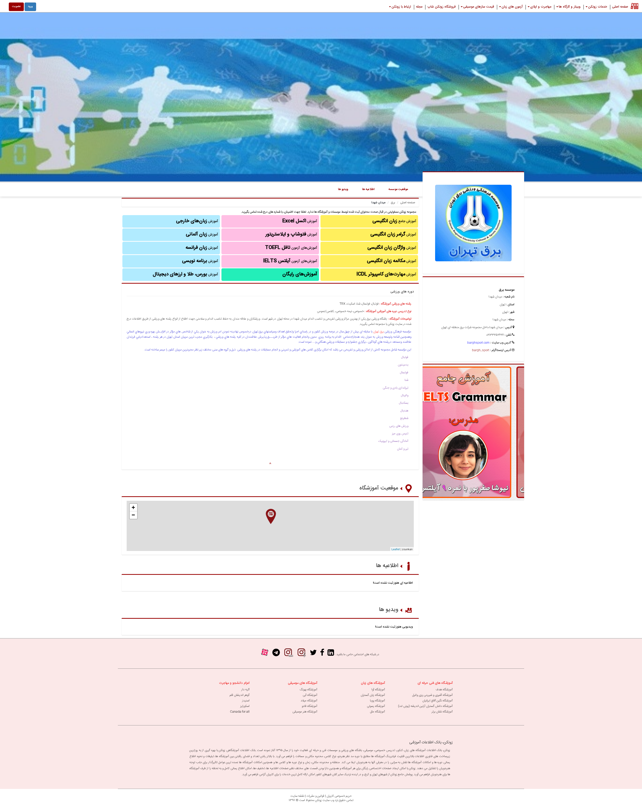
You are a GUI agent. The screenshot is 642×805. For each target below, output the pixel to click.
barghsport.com (478, 342)
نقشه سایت (297, 795)
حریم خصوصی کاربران (339, 795)
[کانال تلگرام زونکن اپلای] (276, 654)
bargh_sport (480, 350)
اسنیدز (246, 700)
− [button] (133, 515)
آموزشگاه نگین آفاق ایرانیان (437, 700)
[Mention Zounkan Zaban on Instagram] (288, 654)
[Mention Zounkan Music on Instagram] (301, 654)
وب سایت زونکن (324, 800)
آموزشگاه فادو (309, 706)
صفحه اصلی (407, 202)
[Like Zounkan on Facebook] (322, 654)
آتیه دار (245, 689)
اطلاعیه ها (387, 565)
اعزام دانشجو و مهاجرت (234, 683)
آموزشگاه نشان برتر (442, 711)
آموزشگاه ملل (377, 711)
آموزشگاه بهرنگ (308, 689)
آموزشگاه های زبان (373, 683)
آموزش (393, 234)
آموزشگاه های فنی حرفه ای (435, 683)
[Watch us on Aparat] (264, 654)
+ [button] (133, 507)
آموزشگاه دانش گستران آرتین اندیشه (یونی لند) (425, 706)
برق (393, 202)
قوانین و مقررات (315, 795)
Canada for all (240, 711)
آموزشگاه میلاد (309, 700)
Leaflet (395, 549)
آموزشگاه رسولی (376, 706)
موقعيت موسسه (398, 189)
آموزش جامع (394, 221)
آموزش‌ (202, 248)
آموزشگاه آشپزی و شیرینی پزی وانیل (432, 695)
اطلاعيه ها (368, 189)
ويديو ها (343, 189)
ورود (30, 6)
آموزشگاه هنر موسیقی (304, 711)
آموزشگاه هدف (444, 689)
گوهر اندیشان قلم (240, 695)
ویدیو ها (388, 609)
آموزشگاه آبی (310, 695)
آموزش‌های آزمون (291, 248)
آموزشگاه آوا (378, 689)
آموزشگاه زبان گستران (373, 695)
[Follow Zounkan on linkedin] (331, 654)
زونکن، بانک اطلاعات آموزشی (431, 742)
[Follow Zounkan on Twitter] (313, 654)
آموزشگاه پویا (377, 700)
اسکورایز (245, 706)
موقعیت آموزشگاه (378, 488)
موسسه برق (506, 290)
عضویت (16, 6)
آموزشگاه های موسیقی (302, 683)
